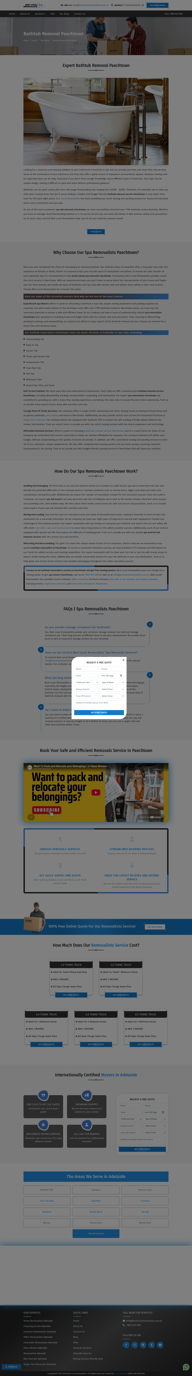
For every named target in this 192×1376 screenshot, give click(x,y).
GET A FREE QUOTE (99, 712)
